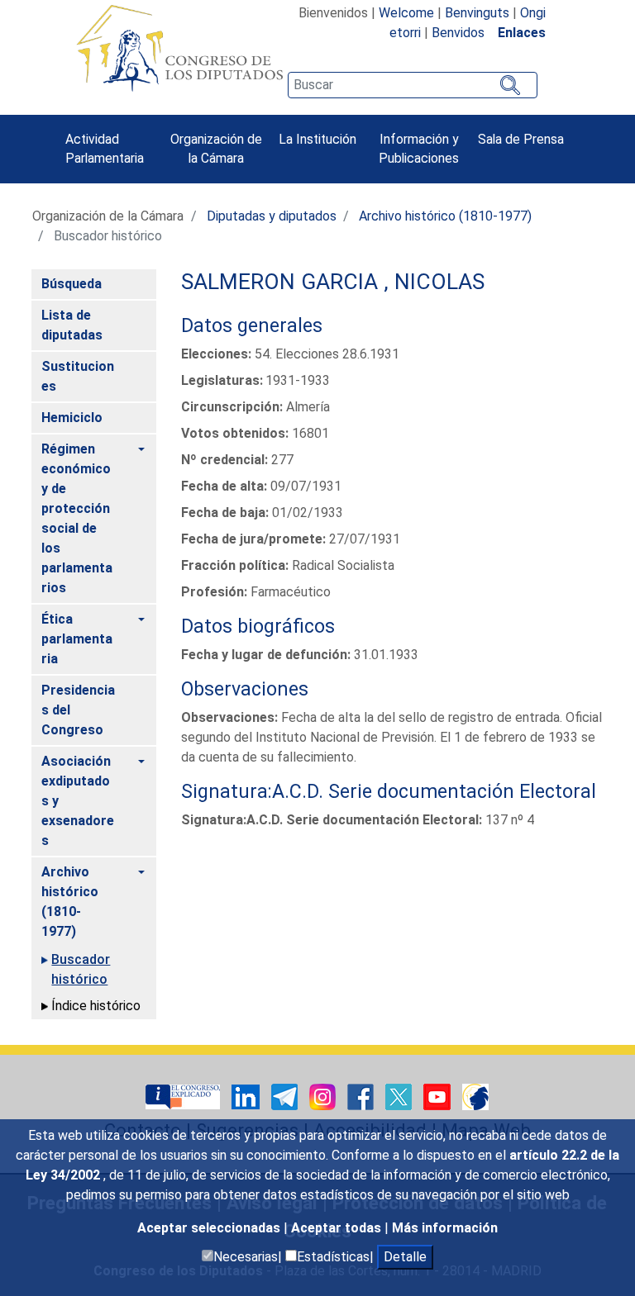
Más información (445, 1228)
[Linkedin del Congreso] (247, 1096)
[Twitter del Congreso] (400, 1096)
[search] (412, 85)
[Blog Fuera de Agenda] (475, 1096)
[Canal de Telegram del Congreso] (286, 1096)
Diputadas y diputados (272, 216)
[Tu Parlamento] (184, 1096)
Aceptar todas (337, 1228)
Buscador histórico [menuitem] (80, 969)
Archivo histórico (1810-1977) (445, 216)
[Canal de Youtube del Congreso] (438, 1096)
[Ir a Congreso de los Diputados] (179, 48)
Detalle (405, 1257)
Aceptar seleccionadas (210, 1228)
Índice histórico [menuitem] (96, 1006)
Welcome (406, 13)
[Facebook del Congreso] (362, 1096)
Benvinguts (477, 13)
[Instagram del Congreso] (324, 1096)
